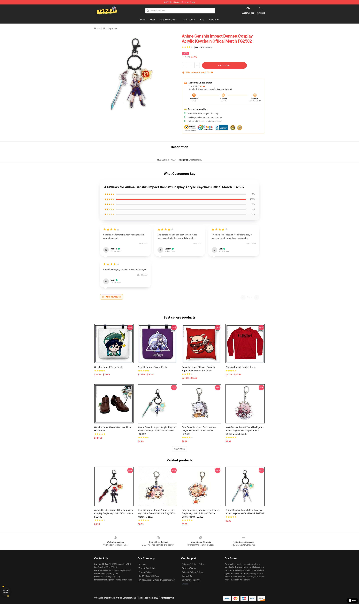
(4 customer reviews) (203, 47)
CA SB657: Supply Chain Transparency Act (157, 580)
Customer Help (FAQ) (191, 580)
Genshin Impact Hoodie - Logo (240, 367)
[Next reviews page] (256, 297)
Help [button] (354, 600)
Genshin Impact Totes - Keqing (153, 367)
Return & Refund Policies (192, 572)
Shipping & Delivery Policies (193, 564)
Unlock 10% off (5, 591)
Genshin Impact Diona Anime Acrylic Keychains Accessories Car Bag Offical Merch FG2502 (157, 513)
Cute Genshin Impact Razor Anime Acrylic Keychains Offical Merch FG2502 (199, 430)
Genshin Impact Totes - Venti (108, 367)
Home (97, 28)
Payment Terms (189, 568)
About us (142, 564)
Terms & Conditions (147, 568)
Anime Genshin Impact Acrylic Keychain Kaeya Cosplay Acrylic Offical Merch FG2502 (157, 430)
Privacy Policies (145, 572)
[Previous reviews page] (243, 297)
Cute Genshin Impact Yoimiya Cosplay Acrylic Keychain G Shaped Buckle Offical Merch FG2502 (200, 513)
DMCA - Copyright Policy (149, 576)
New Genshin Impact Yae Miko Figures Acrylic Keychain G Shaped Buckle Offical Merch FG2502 (244, 430)
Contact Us (187, 576)
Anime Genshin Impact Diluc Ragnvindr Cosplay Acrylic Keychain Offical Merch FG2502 (113, 513)
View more (179, 449)
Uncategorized (110, 28)
